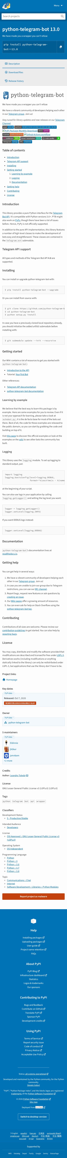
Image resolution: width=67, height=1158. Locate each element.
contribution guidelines (13, 630)
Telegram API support (17, 161)
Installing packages (32, 937)
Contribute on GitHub (32, 1009)
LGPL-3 (60, 655)
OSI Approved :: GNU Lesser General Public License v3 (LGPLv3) (33, 838)
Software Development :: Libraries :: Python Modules (32, 887)
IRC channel (41, 589)
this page (11, 436)
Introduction (13, 157)
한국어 (50, 1138)
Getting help (13, 186)
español (24, 1133)
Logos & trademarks (33, 983)
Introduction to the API (18, 370)
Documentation (19, 182)
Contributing (13, 191)
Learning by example (22, 173)
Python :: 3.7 (13, 868)
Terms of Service (32, 1038)
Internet (11, 883)
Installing (11, 165)
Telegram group (16, 114)
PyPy (17, 220)
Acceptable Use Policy (32, 1054)
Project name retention (32, 949)
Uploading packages (32, 941)
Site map (34, 1102)
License (10, 195)
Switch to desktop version (33, 1116)
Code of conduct (32, 1046)
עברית (31, 1138)
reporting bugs (9, 634)
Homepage (11, 679)
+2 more (8, 760)
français (33, 1133)
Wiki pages (16, 601)
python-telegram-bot (18, 722)
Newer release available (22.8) (20, 703)
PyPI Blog (32, 971)
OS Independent (15, 848)
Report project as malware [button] (33, 896)
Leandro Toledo (17, 775)
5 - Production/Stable (17, 818)
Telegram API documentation (21, 387)
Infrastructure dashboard (32, 975)
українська (14, 1136)
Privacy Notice (32, 1050)
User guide (32, 945)
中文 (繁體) (57, 1136)
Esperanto (40, 1138)
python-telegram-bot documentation (25, 391)
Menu (56, 5)
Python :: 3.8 (13, 871)
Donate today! (33, 1085)
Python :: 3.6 (13, 864)
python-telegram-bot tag (19, 609)
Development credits (32, 1021)
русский (22, 1138)
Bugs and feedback (33, 1005)
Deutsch (35, 1136)
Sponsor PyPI (33, 1016)
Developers (12, 827)
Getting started (14, 170)
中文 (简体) (45, 1136)
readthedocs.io (9, 554)
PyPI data (8, 693)
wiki (21, 439)
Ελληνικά (25, 1136)
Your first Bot (22, 374)
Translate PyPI (32, 1013)
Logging (16, 178)
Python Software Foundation (40, 1093)
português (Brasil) (54, 1133)
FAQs (33, 953)
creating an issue (15, 597)
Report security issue (33, 1042)
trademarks (16, 1093)
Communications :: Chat (19, 880)
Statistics (33, 979)
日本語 (41, 1133)
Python (10, 858)
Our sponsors (33, 987)
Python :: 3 (12, 861)
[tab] (33, 63)
